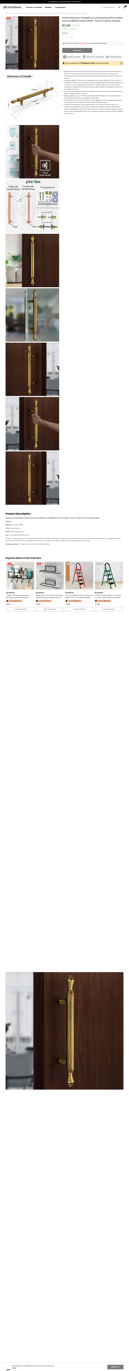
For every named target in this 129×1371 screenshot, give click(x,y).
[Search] (108, 7)
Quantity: (65, 33)
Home (7, 13)
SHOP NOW (77, 2)
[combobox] (109, 7)
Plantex (12, 593)
